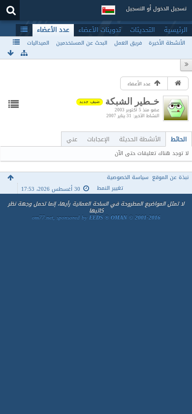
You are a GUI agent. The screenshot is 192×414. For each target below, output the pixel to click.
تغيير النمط (110, 188)
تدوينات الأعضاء (99, 30)
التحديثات (142, 30)
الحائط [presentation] (179, 139)
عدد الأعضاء (53, 30)
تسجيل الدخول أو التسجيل (156, 8)
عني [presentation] (71, 139)
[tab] (178, 139)
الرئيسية (176, 30)
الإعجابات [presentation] (98, 139)
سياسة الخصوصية (128, 177)
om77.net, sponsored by (96, 217)
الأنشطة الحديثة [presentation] (139, 139)
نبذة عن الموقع (170, 177)
